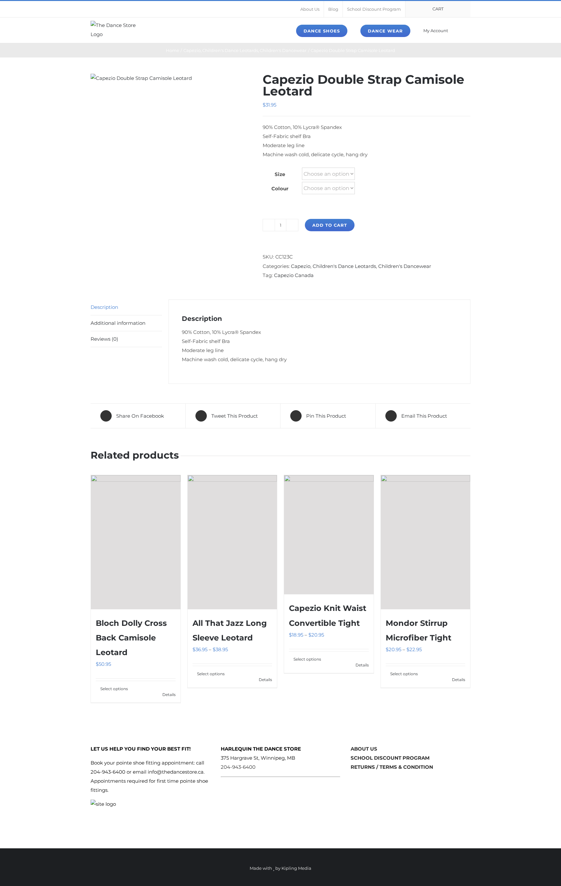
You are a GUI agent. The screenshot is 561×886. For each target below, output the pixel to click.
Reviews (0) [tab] (104, 339)
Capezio (300, 266)
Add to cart (329, 225)
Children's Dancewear (404, 266)
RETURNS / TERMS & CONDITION (392, 767)
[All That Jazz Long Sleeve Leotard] (232, 542)
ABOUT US (364, 749)
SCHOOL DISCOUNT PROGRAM (390, 758)
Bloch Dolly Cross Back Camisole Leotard (131, 637)
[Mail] (373, 780)
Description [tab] (104, 307)
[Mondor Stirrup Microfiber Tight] (425, 542)
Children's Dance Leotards (344, 266)
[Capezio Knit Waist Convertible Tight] (329, 535)
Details (169, 694)
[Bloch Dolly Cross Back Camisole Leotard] (136, 542)
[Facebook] (353, 780)
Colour (279, 188)
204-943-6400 (238, 767)
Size (280, 174)
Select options (114, 688)
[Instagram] (363, 780)
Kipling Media (296, 868)
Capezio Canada (294, 275)
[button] (468, 30)
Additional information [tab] (118, 323)
